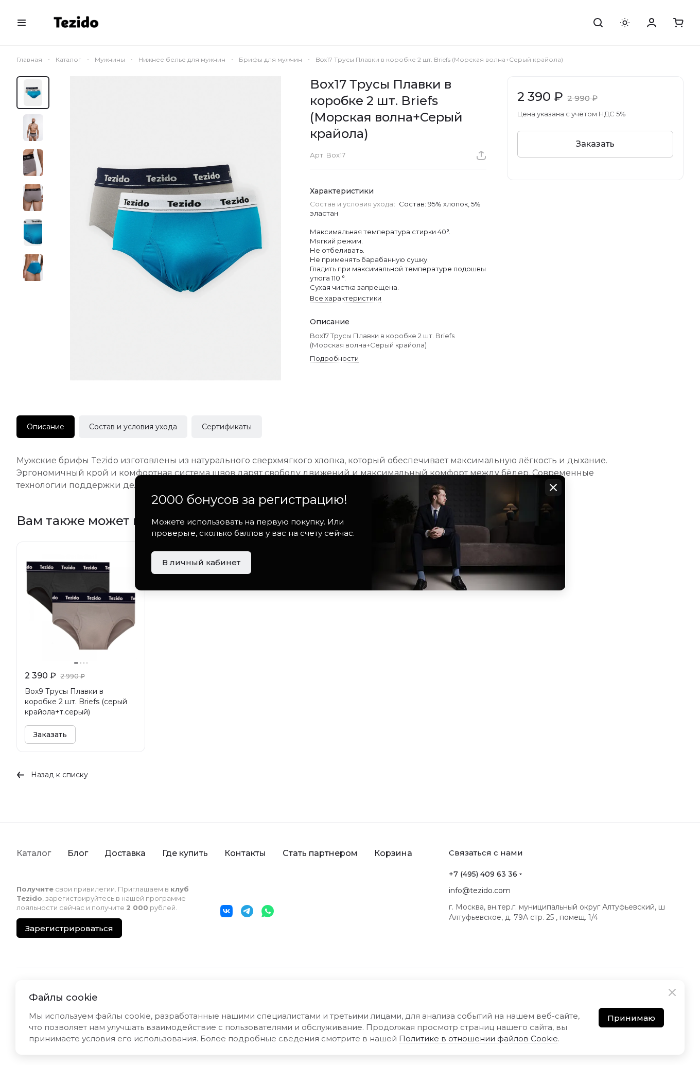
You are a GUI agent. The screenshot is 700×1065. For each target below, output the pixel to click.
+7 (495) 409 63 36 (483, 874)
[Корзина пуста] (678, 23)
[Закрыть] (672, 992)
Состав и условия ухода (133, 426)
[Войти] (651, 23)
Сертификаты (227, 426)
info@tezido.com (480, 890)
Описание (45, 426)
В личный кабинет (201, 562)
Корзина (393, 853)
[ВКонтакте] (226, 911)
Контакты (245, 853)
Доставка (125, 853)
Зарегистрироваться (69, 928)
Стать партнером (320, 853)
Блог (77, 853)
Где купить (185, 853)
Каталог (33, 853)
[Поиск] (598, 23)
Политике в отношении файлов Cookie (478, 1038)
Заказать (595, 144)
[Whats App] (267, 911)
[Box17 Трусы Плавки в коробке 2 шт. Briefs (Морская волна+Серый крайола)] (175, 228)
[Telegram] (247, 911)
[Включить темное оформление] (625, 23)
